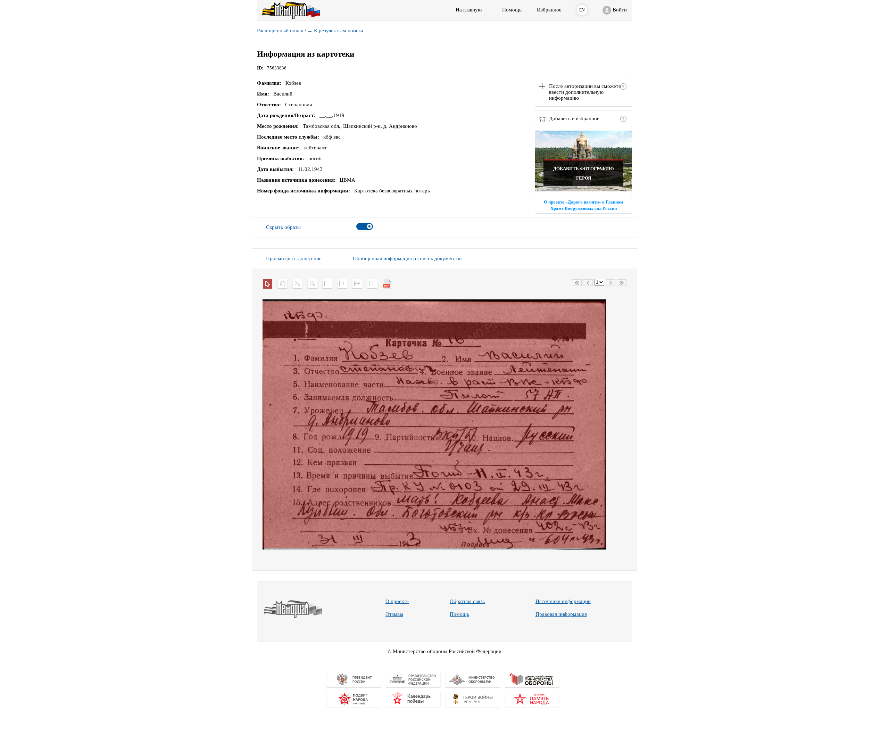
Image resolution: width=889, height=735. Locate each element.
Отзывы (394, 614)
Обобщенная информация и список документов (407, 258)
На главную (469, 10)
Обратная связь (467, 601)
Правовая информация (561, 614)
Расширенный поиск (280, 30)
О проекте (397, 601)
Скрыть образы (283, 227)
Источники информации (563, 601)
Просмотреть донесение (294, 258)
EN (582, 10)
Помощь (459, 614)
